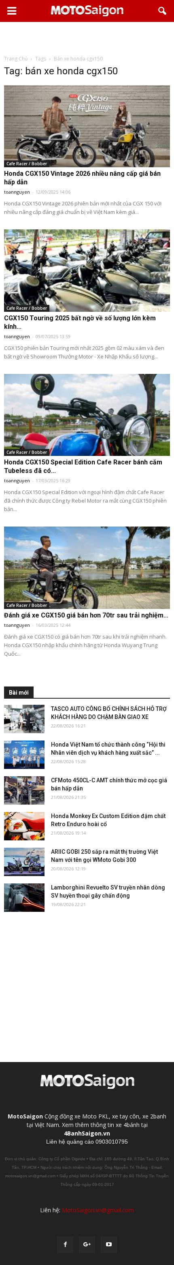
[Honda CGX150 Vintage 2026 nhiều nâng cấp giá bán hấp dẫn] (87, 126)
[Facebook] (65, 1245)
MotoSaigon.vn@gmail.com (98, 1210)
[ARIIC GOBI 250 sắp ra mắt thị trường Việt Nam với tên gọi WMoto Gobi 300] (24, 862)
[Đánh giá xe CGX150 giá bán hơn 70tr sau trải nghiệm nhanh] (87, 568)
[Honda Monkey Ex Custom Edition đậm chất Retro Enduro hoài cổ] (24, 826)
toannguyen (17, 192)
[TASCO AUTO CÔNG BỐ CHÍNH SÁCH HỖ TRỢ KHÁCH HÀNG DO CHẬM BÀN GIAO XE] (24, 719)
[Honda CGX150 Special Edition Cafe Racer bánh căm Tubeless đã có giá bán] (87, 415)
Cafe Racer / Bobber (26, 163)
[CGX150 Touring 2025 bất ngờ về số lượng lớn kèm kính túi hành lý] (87, 270)
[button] (162, 11)
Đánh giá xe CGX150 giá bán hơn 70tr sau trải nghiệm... (86, 615)
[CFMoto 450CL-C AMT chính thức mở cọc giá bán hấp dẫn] (24, 790)
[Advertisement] (87, 38)
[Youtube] (109, 1245)
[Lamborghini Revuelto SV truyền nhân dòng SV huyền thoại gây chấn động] (24, 897)
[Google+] (87, 1245)
